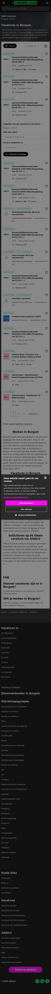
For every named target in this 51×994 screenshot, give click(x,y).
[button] (25, 497)
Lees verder (41, 494)
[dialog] (25, 497)
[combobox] (45, 477)
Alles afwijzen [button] (26, 509)
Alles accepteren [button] (26, 503)
